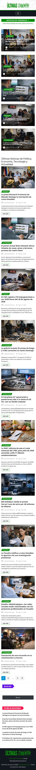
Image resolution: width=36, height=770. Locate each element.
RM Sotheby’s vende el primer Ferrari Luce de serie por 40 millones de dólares (17, 504)
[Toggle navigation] (18, 13)
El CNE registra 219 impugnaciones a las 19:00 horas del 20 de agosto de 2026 (16, 119)
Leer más (5, 214)
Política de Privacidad (15, 758)
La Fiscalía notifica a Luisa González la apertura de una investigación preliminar (17, 555)
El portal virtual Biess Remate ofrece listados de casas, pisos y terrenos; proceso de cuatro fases (18, 40)
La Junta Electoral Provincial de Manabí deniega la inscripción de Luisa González (16, 70)
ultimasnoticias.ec (24, 765)
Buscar (7, 686)
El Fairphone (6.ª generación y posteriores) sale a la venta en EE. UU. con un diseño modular (16, 399)
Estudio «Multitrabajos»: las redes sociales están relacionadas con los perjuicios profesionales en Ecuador (17, 606)
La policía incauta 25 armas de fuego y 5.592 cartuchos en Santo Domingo (17, 143)
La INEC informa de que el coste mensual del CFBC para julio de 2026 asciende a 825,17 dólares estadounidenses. (17, 451)
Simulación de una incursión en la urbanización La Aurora (16, 656)
